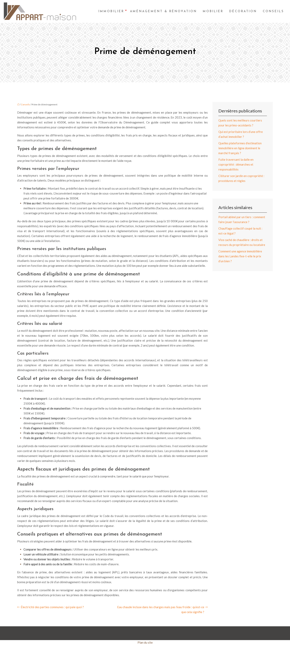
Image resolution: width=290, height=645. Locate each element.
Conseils (273, 11)
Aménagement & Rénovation (163, 11)
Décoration (243, 11)
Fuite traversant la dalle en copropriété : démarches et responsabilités (236, 164)
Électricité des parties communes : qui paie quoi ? (52, 607)
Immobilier (111, 11)
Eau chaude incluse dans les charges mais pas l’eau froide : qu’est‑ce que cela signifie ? (160, 609)
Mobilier (213, 11)
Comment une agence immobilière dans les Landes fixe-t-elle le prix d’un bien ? (240, 256)
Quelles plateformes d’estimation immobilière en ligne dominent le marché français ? (240, 148)
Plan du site (145, 642)
